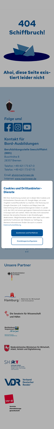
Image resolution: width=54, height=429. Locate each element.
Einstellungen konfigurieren (27, 241)
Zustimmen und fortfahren (27, 233)
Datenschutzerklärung (12, 225)
